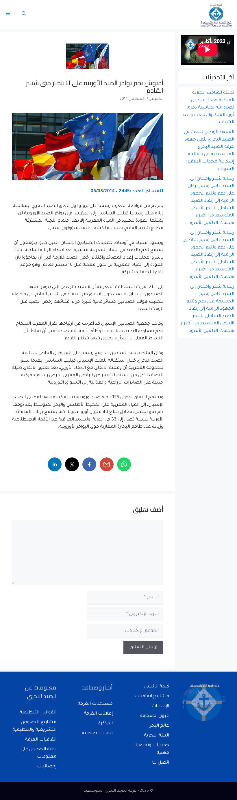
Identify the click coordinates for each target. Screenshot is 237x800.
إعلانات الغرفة (98, 713)
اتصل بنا (160, 762)
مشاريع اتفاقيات (152, 696)
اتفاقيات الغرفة (40, 739)
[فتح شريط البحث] (24, 14)
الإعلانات (160, 706)
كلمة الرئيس (156, 686)
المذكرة (105, 723)
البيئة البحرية (156, 735)
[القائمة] (8, 14)
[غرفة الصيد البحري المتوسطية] (216, 14)
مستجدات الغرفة (95, 704)
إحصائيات (46, 766)
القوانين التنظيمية (38, 712)
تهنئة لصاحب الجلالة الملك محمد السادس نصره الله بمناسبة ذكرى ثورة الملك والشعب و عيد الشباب (208, 108)
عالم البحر (159, 726)
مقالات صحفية (97, 733)
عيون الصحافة (154, 716)
